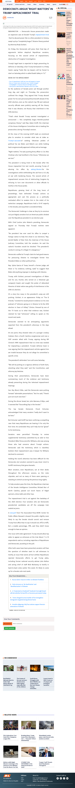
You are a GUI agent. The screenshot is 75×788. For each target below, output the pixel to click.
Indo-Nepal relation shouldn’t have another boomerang (69, 79)
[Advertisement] (29, 645)
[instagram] (64, 778)
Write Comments (17, 624)
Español (31, 1)
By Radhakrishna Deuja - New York (69, 88)
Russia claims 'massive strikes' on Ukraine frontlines (28, 579)
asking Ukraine (36, 169)
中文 (44, 1)
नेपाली (17, 1)
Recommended (10, 658)
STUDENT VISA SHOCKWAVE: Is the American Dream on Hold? (27, 764)
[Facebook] (58, 778)
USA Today (68, 117)
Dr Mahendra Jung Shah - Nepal (68, 42)
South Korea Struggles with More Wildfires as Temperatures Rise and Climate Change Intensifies (35, 683)
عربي (35, 1)
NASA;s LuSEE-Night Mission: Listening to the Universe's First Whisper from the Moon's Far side (10, 764)
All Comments (7, 624)
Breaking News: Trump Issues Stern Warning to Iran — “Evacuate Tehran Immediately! (28, 738)
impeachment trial (42, 34)
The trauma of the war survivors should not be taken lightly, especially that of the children (22, 682)
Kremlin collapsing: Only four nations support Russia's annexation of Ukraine (27, 605)
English (21, 1)
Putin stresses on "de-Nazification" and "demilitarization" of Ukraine (23, 585)
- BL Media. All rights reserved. (42, 785)
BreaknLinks (10, 18)
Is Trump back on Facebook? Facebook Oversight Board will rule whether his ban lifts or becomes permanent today (28, 592)
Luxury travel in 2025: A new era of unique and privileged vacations (48, 681)
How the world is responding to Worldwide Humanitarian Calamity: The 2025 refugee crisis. (70, 57)
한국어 (40, 1)
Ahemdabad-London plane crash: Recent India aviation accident (46, 737)
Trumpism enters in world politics (69, 35)
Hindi (26, 1)
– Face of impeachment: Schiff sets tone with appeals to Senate (24, 82)
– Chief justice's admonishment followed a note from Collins (23, 86)
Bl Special (62, 8)
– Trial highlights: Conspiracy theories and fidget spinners (22, 85)
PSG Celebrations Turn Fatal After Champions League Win (9, 737)
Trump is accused (14, 140)
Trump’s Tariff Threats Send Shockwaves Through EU (45, 764)
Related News (10, 714)
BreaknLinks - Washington (68, 68)
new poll (13, 513)
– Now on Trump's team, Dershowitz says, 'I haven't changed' (23, 83)
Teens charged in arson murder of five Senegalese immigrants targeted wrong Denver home (26, 598)
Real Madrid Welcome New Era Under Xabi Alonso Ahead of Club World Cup (8, 681)
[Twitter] (61, 778)
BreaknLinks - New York (68, 28)
